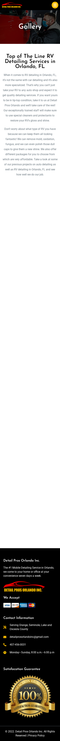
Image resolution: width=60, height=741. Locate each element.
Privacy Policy (36, 735)
